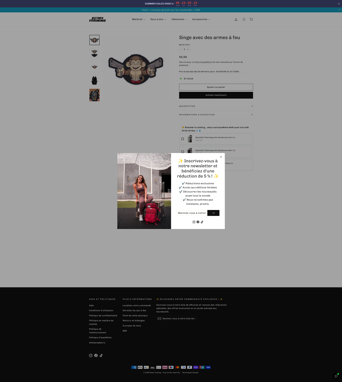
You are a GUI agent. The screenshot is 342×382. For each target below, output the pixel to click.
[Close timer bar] (339, 3)
